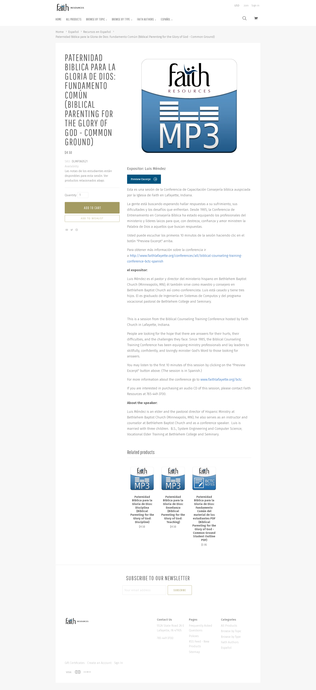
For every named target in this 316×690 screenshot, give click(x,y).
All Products (74, 19)
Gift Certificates (75, 663)
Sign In (118, 663)
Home (59, 19)
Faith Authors (146, 19)
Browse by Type (121, 19)
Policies (194, 636)
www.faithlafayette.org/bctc (221, 380)
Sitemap (194, 652)
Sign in (255, 5)
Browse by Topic (96, 19)
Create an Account (99, 663)
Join (246, 5)
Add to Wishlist (92, 218)
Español (166, 19)
